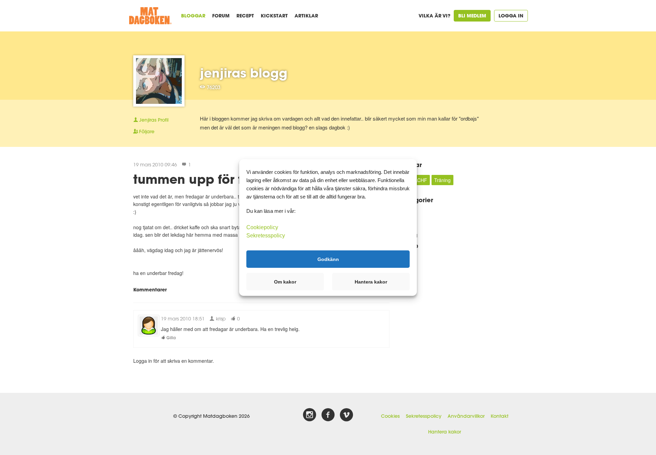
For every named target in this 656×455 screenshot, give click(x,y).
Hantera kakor (444, 432)
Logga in (510, 15)
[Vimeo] (346, 415)
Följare (146, 131)
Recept (245, 15)
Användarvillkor (466, 416)
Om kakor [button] (285, 282)
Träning (442, 180)
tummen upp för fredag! (208, 179)
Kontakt (499, 416)
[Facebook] (328, 415)
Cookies (390, 416)
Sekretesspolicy (423, 416)
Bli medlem (472, 15)
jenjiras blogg (243, 73)
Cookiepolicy (262, 227)
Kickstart (274, 15)
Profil (153, 120)
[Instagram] (309, 415)
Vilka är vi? (434, 15)
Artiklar (306, 15)
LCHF (421, 180)
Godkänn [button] (328, 259)
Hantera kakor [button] (371, 282)
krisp (220, 318)
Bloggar (193, 15)
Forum (221, 15)
